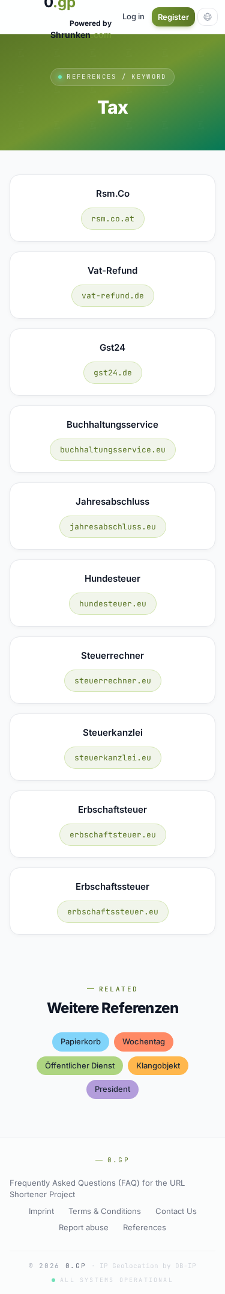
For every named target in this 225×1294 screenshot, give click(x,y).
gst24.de (113, 373)
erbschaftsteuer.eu (113, 835)
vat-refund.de (113, 296)
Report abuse (84, 1227)
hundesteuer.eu (112, 604)
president (112, 1089)
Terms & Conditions (104, 1211)
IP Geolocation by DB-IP (148, 1266)
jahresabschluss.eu (113, 527)
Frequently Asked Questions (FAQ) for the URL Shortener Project (97, 1189)
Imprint (41, 1211)
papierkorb (81, 1041)
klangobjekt (158, 1065)
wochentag (143, 1041)
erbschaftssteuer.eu (112, 912)
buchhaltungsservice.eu (113, 450)
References (144, 1227)
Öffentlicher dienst (80, 1065)
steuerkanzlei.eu (112, 758)
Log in (133, 16)
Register (173, 17)
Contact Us (176, 1211)
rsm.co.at (112, 219)
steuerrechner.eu (112, 681)
